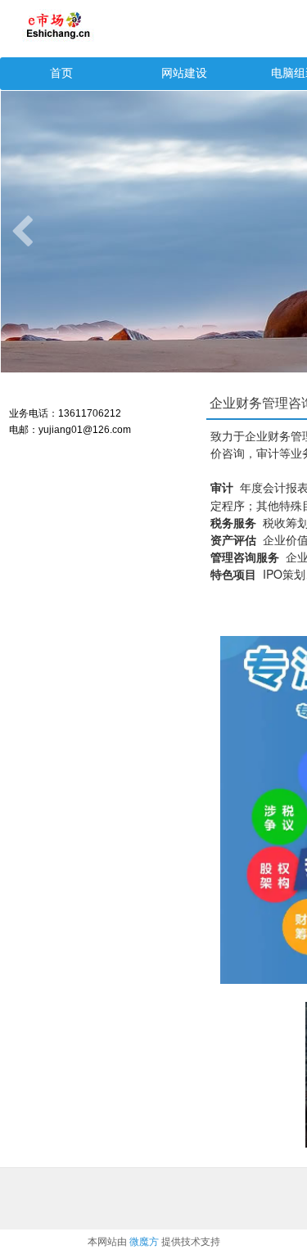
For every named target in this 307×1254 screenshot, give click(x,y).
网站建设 (184, 73)
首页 (61, 73)
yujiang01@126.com (84, 429)
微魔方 (144, 1241)
